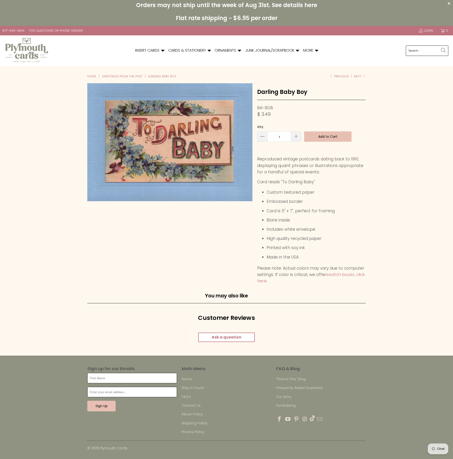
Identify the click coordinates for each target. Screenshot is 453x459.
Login (428, 30)
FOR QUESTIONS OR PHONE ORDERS (56, 30)
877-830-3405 (13, 30)
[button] (150, 50)
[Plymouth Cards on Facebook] (279, 419)
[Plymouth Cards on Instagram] (304, 419)
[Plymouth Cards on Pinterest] (296, 419)
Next (358, 76)
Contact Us (191, 405)
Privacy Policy (193, 432)
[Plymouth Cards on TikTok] (312, 418)
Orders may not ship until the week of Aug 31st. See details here (226, 5)
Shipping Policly (195, 423)
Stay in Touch (193, 387)
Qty (260, 127)
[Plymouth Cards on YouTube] (288, 419)
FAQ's (186, 396)
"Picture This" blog (291, 379)
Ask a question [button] (226, 337)
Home (187, 379)
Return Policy (192, 414)
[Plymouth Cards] (26, 51)
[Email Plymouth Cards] (319, 419)
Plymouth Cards (113, 448)
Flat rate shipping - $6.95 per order (226, 18)
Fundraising (286, 405)
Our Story (284, 396)
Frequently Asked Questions (299, 387)
